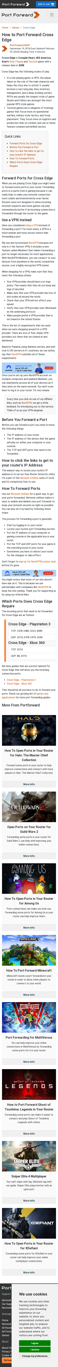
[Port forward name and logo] (16, 4)
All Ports (6, 1331)
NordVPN (34, 242)
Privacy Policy (9, 1351)
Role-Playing (16, 61)
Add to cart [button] (44, 4)
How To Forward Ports (22, 158)
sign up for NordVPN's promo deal (37, 561)
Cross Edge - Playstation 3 (21, 679)
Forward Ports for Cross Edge (26, 143)
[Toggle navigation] (51, 15)
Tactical (32, 61)
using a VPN (31, 225)
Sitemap (6, 1314)
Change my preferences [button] (34, 1356)
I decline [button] (34, 1349)
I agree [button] (34, 1343)
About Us (7, 1347)
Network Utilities (29, 477)
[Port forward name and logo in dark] (21, 15)
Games (15, 27)
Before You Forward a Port (24, 147)
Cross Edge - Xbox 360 (19, 683)
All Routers (8, 1327)
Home (5, 27)
